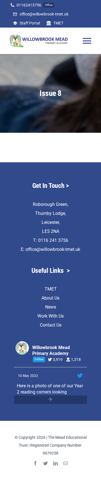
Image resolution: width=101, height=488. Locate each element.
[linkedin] (55, 463)
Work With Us (50, 316)
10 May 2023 (28, 376)
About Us (50, 298)
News (50, 307)
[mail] (65, 463)
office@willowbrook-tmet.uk (53, 249)
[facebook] (35, 463)
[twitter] (45, 463)
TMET (51, 289)
